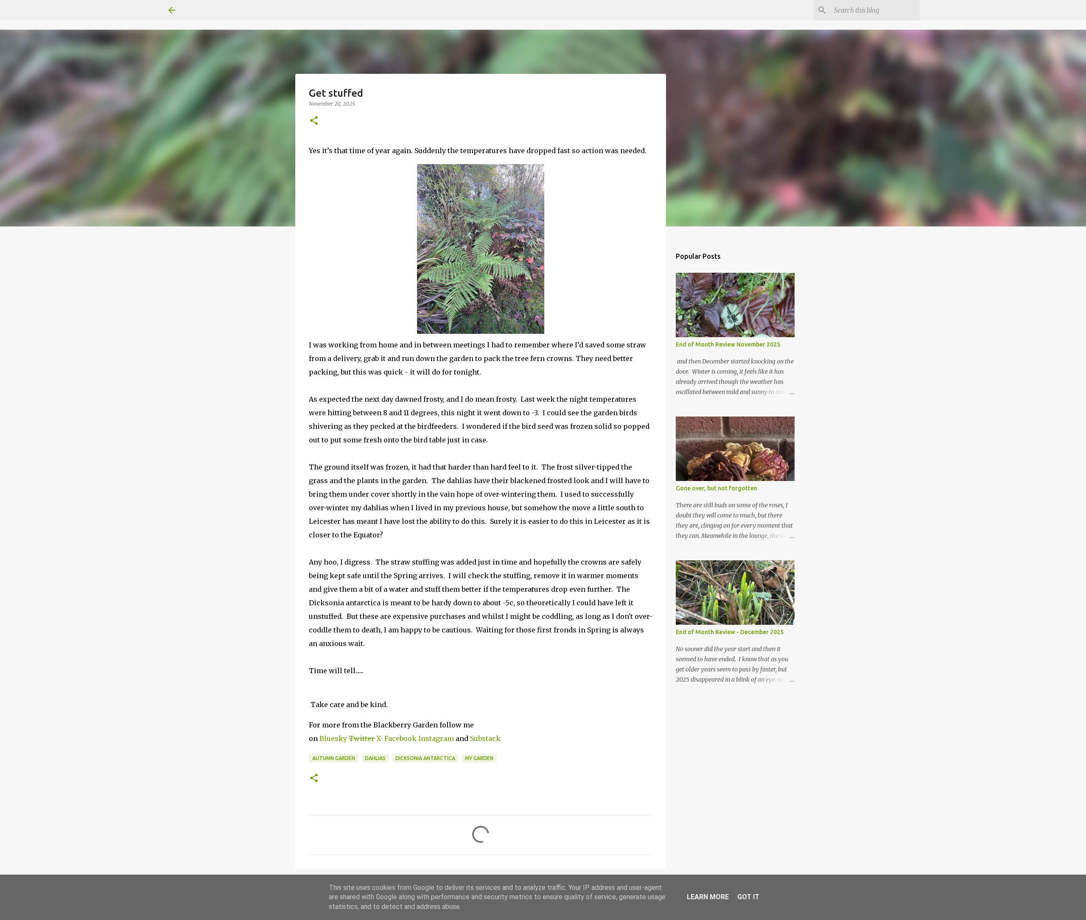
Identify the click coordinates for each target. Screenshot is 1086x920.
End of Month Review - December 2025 (730, 632)
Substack (485, 738)
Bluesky (334, 738)
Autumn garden (333, 758)
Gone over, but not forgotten (716, 488)
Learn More (708, 897)
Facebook (401, 738)
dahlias (375, 758)
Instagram (436, 738)
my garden (479, 758)
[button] (314, 121)
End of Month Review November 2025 (728, 344)
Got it (748, 897)
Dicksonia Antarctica (425, 758)
